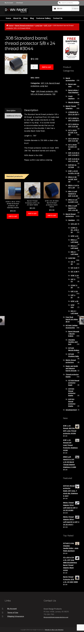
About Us (17, 18)
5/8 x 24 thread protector (41, 94)
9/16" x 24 (74, 236)
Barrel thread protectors (24, 25)
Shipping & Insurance (15, 616)
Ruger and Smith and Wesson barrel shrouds (72, 368)
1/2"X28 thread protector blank (73, 383)
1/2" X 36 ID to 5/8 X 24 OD (72, 147)
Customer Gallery (43, 18)
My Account (9, 3)
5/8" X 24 (47, 25)
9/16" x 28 (74, 301)
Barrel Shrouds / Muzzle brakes (73, 334)
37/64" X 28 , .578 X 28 (75, 230)
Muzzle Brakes (73, 102)
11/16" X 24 (75, 275)
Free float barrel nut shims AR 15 (72, 319)
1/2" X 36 (74, 272)
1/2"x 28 (74, 224)
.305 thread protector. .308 (46, 91)
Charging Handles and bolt (73, 342)
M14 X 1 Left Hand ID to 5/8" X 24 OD (73, 194)
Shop (25, 18)
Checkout (19, 3)
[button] (24, 57)
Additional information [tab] (13, 116)
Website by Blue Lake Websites (54, 629)
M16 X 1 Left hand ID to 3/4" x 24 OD (73, 208)
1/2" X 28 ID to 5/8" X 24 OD (72, 132)
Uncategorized (71, 410)
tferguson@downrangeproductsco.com (56, 617)
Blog (32, 18)
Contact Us (57, 18)
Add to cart (46, 67)
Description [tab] (10, 111)
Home (8, 18)
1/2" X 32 (74, 268)
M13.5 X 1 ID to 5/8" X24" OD (72, 179)
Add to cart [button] (13, 216)
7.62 (53, 94)
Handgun (71, 220)
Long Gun (38, 25)
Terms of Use (12, 612)
